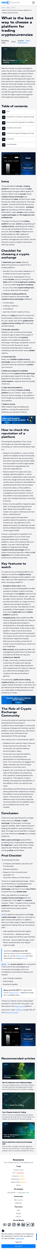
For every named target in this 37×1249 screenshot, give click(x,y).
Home (3, 7)
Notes (18, 1185)
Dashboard (18, 1179)
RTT (18, 1173)
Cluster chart (18, 1170)
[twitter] (28, 1224)
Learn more (20, 1238)
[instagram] (14, 1224)
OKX (3, 914)
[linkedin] (23, 1224)
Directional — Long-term (18, 1193)
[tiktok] (9, 1224)
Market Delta (18, 1182)
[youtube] (4, 1224)
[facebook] (32, 1224)
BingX (3, 964)
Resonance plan (11, 1012)
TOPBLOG (19, 1010)
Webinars (18, 1203)
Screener (18, 1176)
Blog (8, 7)
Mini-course (18, 1200)
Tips (13, 7)
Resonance (19, 1006)
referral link (20, 956)
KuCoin (18, 1216)
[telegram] (18, 1224)
